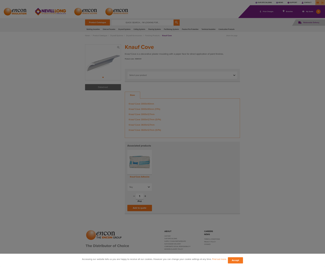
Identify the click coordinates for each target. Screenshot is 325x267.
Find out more (219, 259)
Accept (235, 260)
